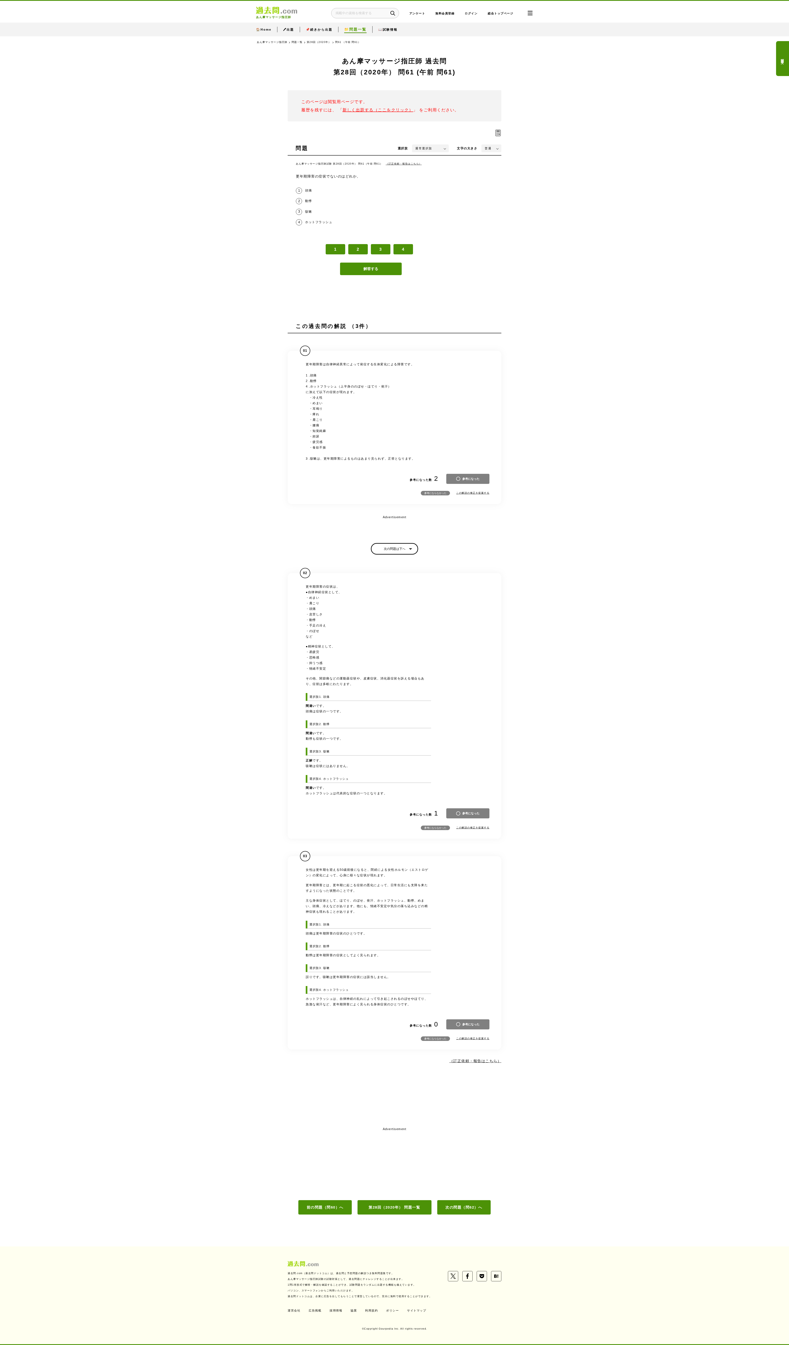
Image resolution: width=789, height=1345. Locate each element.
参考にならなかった (435, 493)
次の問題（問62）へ (463, 1207)
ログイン (471, 13)
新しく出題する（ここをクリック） (378, 110)
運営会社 (294, 1310)
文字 (467, 148)
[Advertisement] (394, 1163)
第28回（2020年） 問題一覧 (394, 1207)
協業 (354, 1310)
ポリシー (392, 1310)
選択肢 (403, 148)
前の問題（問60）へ (325, 1207)
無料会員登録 (444, 13)
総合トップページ (500, 13)
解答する (370, 269)
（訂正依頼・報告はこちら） (404, 163)
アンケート (417, 13)
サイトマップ (416, 1310)
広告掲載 (315, 1310)
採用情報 (336, 1310)
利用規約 (371, 1310)
